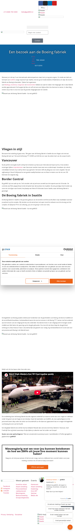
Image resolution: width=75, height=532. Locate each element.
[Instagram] (45, 3)
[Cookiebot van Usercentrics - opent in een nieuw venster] (65, 249)
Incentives (14, 85)
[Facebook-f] (40, 3)
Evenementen (31, 85)
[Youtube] (54, 3)
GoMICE (12, 80)
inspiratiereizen (18, 167)
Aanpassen (36, 281)
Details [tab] (37, 255)
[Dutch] (43, 7)
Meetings (7, 85)
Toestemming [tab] (13, 255)
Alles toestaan (61, 281)
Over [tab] (62, 255)
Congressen (21, 85)
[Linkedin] (50, 3)
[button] (37, 27)
